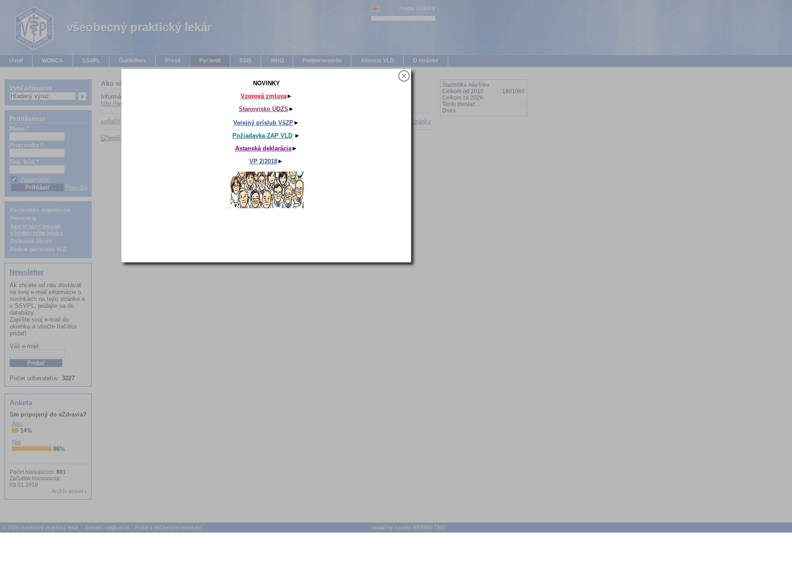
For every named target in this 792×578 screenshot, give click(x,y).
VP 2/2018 (263, 161)
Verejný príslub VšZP (263, 122)
